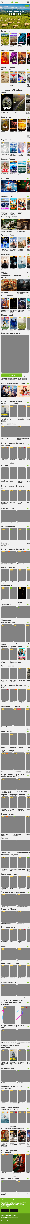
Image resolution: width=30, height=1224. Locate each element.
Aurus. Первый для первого (13, 250)
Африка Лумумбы (20, 46)
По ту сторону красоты (22, 791)
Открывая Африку (8, 909)
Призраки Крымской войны (13, 1144)
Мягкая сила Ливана (12, 480)
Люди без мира (20, 563)
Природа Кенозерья (20, 174)
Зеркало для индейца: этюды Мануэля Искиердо (4, 419)
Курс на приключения (10, 1178)
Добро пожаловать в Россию (13, 383)
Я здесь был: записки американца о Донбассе (13, 461)
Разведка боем (16, 643)
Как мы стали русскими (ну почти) (21, 212)
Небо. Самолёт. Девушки (21, 541)
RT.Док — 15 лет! (8, 178)
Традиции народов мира (11, 605)
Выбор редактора (8, 424)
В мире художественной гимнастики (6, 523)
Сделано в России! (8, 235)
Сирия (3, 946)
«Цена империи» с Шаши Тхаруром (4, 66)
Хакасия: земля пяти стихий (4, 174)
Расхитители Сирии (5, 960)
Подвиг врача (6, 140)
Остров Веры (12, 268)
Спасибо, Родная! (5, 398)
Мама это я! (3, 84)
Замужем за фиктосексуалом (21, 810)
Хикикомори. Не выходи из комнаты (13, 311)
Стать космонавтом (21, 889)
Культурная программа (10, 706)
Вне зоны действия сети (21, 942)
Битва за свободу (8, 50)
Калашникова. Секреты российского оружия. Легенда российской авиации (5, 543)
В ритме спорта (7, 508)
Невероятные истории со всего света (11, 1087)
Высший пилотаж (8, 526)
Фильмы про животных (10, 217)
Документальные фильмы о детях (12, 487)
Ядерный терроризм (20, 132)
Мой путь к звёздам (3, 889)
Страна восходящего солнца (13, 795)
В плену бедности (8, 982)
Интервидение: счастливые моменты (21, 481)
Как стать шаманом (3, 746)
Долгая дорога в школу (21, 1063)
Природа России (8, 159)
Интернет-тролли (12, 600)
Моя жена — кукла (12, 810)
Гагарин (11, 888)
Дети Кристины (21, 84)
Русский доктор (4, 112)
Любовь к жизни (7, 666)
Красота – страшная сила (11, 647)
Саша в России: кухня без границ (18, 727)
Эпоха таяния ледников (21, 582)
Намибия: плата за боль (6, 923)
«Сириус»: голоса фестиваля (5, 311)
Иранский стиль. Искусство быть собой (13, 662)
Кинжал (19, 619)
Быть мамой (6, 70)
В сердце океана (8, 927)
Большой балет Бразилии (13, 330)
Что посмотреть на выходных (13, 892)
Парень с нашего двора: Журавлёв (5, 460)
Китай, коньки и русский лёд (7, 192)
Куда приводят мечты (4, 681)
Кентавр (3, 1082)
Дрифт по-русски (5, 906)
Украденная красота (3, 1103)
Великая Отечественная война (11, 277)
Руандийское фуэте (4, 978)
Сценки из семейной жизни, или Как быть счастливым (4, 212)
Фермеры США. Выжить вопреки (8, 1042)
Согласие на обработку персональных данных (11, 1220)
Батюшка (20, 268)
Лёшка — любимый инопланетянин (21, 503)
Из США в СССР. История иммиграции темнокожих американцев (4, 1145)
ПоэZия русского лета (10, 623)
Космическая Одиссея (10, 874)
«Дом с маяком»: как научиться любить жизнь (4, 503)
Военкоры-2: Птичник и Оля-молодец (7, 564)
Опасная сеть (6, 585)
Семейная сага (7, 196)
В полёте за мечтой (12, 541)
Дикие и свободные (5, 852)
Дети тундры (12, 502)
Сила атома (6, 117)
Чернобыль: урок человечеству (13, 132)
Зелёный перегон (5, 45)
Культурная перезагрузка (21, 662)
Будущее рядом (7, 814)
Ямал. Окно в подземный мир (13, 582)
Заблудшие (19, 960)
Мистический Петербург (21, 746)
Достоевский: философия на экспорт (23, 439)
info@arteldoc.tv (10, 1206)
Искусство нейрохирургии (13, 155)
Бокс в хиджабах (21, 869)
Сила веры (5, 254)
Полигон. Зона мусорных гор (4, 582)
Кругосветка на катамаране (23, 906)
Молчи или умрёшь (21, 923)
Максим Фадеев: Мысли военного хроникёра (21, 461)
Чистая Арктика (17, 771)
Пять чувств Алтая (12, 174)
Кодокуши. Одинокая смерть (5, 810)
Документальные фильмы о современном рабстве (12, 776)
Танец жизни (12, 977)
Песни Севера (20, 1082)
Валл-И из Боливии (12, 418)
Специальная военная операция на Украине (10, 1108)
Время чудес (6, 731)
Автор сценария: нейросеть (21, 311)
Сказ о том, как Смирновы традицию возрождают (13, 212)
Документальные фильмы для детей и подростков (13, 402)
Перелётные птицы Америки (21, 702)
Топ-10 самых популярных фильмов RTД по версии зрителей (12, 1002)
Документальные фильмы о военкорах (12, 444)
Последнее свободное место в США (5, 703)
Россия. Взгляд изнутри (13, 46)
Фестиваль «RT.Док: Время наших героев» (12, 91)
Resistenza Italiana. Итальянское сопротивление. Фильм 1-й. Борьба (18, 1174)
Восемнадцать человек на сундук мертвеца (8, 1193)
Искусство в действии (10, 963)
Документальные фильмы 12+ (13, 549)
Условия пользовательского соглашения (10, 1217)
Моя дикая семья (21, 231)
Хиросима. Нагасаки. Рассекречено (4, 133)
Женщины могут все (9, 855)
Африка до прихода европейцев (12, 66)
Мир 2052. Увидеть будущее (5, 835)
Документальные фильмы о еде (12, 1027)
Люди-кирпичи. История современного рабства (6, 792)
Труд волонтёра (7, 751)
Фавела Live (3, 997)
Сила (2, 771)
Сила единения (4, 292)
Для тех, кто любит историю (12, 1129)
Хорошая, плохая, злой (22, 522)
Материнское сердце (13, 84)
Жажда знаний (7, 315)
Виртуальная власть (4, 600)
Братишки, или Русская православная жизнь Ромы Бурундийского (4, 271)
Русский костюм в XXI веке (4, 662)
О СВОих (20, 1123)
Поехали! (15, 112)
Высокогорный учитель (21, 330)
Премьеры (5, 31)
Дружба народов (8, 465)
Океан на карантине (12, 942)
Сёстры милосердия (20, 155)
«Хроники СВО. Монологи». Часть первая (13, 1125)
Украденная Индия (20, 65)
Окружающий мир (8, 567)
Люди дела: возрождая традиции (20, 250)
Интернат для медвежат (6, 231)
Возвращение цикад (13, 702)
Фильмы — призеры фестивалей (9, 1151)
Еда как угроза (4, 438)
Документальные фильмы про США (13, 686)
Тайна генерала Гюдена (21, 1144)
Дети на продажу (13, 1102)
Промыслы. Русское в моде (4, 250)
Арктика (4, 838)
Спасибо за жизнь (5, 154)
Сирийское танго (21, 977)
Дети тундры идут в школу (21, 418)
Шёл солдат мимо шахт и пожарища (6, 643)
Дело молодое (7, 296)
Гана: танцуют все (4, 330)
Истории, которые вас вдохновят (10, 1047)
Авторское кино (7, 1068)
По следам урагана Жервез (4, 480)
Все (28, 31)
